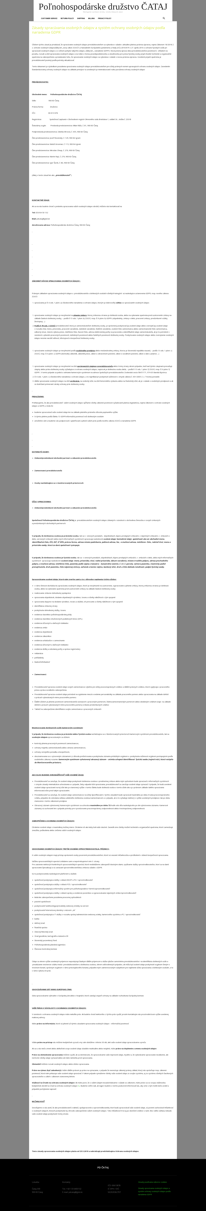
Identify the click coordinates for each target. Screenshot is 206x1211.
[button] (164, 18)
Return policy (67, 18)
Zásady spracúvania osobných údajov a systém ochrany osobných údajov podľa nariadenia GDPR (154, 1191)
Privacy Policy (104, 18)
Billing (91, 18)
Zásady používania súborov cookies (152, 1182)
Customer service (49, 18)
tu (79, 1086)
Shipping (81, 18)
